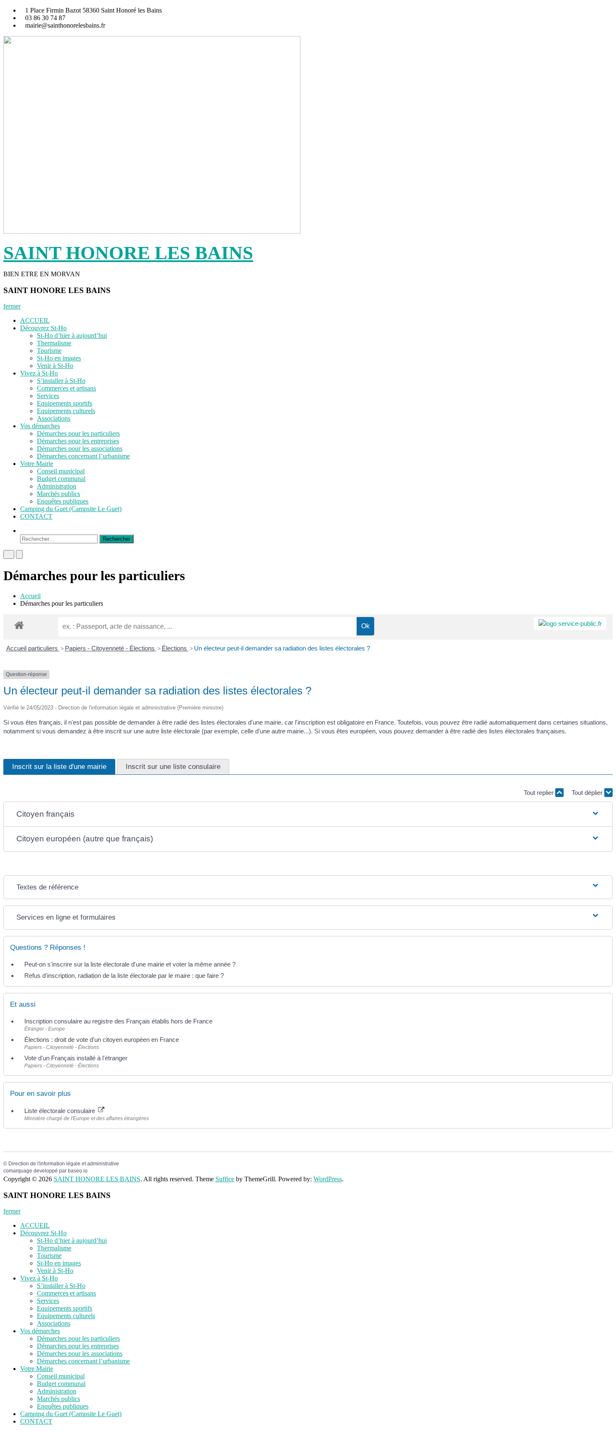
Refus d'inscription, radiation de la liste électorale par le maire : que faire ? (124, 975)
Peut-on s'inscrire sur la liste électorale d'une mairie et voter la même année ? (130, 964)
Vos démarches (40, 425)
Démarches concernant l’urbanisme (83, 456)
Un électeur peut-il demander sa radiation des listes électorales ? (282, 648)
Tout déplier (588, 792)
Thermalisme (54, 343)
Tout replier (539, 792)
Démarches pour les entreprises (78, 441)
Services (48, 395)
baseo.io (78, 1171)
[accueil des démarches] (19, 624)
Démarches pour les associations (79, 448)
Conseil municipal (61, 471)
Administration (56, 486)
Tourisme (49, 350)
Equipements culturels (66, 410)
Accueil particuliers (33, 648)
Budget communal (61, 478)
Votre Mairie (36, 463)
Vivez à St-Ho (39, 373)
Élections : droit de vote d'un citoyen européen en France (101, 1039)
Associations (53, 418)
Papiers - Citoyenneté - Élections (110, 648)
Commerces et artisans (66, 388)
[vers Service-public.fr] (570, 623)
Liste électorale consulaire (60, 1110)
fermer (12, 306)
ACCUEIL (35, 320)
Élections (175, 648)
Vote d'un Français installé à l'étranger (75, 1058)
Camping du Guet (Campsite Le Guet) (71, 508)
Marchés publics (58, 493)
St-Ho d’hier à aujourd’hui (72, 335)
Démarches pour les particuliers (78, 433)
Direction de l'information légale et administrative (63, 1164)
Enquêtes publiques (62, 501)
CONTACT (36, 516)
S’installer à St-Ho (61, 380)
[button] (308, 814)
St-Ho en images (59, 358)
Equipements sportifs (64, 403)
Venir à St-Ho (55, 365)
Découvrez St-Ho (43, 328)
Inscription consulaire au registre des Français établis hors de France (118, 1021)
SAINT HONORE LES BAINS (128, 252)
